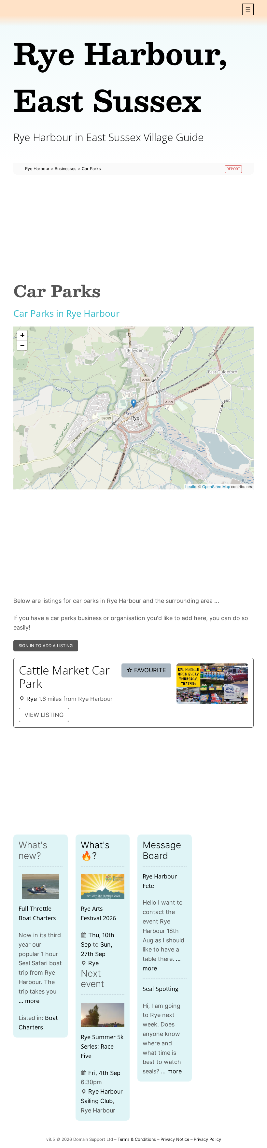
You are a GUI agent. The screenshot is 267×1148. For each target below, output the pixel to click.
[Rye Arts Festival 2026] (103, 886)
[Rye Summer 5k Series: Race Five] (103, 1015)
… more (29, 1000)
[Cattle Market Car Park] (212, 683)
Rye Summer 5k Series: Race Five (102, 1046)
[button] (248, 9)
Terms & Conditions (137, 1139)
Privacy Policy (207, 1139)
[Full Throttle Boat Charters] (41, 886)
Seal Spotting (160, 989)
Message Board (162, 850)
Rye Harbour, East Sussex (120, 76)
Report (233, 169)
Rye (31, 698)
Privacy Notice (175, 1139)
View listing (43, 714)
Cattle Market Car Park (64, 676)
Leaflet (191, 486)
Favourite (146, 670)
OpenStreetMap (216, 486)
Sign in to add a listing (46, 645)
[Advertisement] (133, 228)
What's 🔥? (95, 850)
